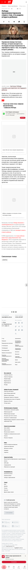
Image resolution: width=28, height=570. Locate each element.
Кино (5, 442)
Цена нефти (7, 428)
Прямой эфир (7, 378)
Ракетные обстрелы (8, 391)
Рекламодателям (5, 350)
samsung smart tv (16, 526)
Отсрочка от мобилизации (10, 417)
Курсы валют (7, 430)
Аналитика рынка (8, 473)
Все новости (7, 373)
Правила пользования (7, 352)
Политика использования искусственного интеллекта (5, 360)
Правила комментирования (19, 346)
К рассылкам (9, 512)
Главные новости (8, 375)
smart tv (6, 526)
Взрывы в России (8, 401)
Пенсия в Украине (8, 437)
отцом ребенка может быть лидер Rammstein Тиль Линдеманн (13, 237)
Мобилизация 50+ (8, 411)
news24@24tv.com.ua (7, 317)
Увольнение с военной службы (11, 409)
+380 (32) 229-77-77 (10, 546)
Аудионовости (7, 382)
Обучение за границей (9, 466)
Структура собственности (18, 357)
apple (16, 522)
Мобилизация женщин (9, 413)
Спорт (5, 482)
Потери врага (7, 403)
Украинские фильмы (9, 446)
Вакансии (17, 354)
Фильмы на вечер (8, 448)
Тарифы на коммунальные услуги (12, 433)
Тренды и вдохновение (9, 477)
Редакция (4, 340)
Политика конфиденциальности (6, 356)
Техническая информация (18, 349)
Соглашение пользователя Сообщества (18, 341)
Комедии (6, 450)
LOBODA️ (13, 152)
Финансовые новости (9, 432)
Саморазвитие (7, 465)
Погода (5, 384)
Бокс (5, 484)
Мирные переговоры (9, 395)
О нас (3, 338)
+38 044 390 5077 (19, 317)
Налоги (6, 435)
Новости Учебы (8, 457)
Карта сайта (17, 362)
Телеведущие (5, 348)
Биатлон (6, 490)
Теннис (5, 488)
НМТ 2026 (6, 463)
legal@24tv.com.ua (18, 547)
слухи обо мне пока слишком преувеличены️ (13, 149)
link (15, 323)
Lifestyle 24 (4, 6)
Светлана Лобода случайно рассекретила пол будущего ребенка (14, 88)
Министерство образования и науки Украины (15, 459)
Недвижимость (8, 471)
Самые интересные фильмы (10, 444)
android (6, 522)
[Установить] (14, 559)
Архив (16, 359)
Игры (16, 364)
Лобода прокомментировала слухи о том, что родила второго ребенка (22, 6)
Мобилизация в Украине (11, 408)
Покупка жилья (7, 475)
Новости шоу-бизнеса (13, 6)
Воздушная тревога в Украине (11, 397)
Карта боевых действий (9, 393)
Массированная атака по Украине (12, 399)
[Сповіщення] (26, 2)
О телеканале (5, 345)
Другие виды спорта (9, 492)
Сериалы (6, 452)
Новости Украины (8, 376)
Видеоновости (7, 380)
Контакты (17, 351)
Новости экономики (9, 426)
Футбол (6, 486)
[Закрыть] (25, 556)
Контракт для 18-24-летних (10, 415)
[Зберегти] (24, 22)
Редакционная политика (7, 343)
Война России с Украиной (11, 389)
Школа (5, 461)
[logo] (9, 2)
